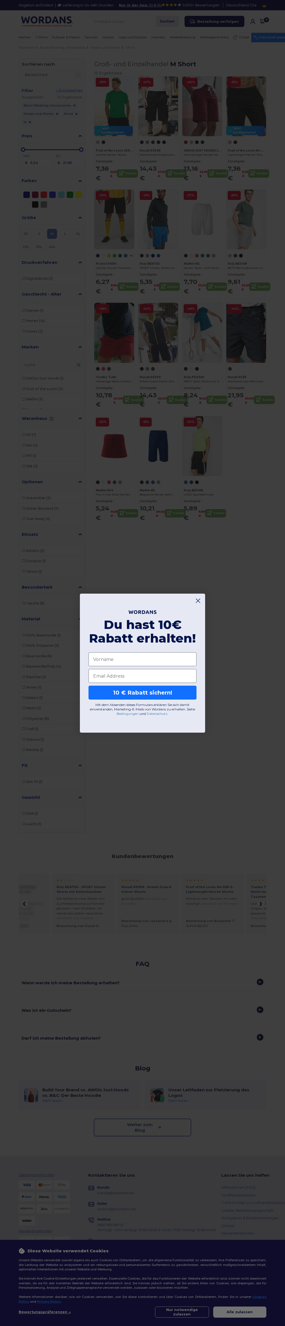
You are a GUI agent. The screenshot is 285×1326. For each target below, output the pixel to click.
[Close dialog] (198, 601)
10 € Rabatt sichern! (142, 692)
